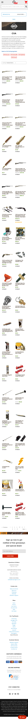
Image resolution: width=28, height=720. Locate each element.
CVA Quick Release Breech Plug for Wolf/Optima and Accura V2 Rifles (6, 308)
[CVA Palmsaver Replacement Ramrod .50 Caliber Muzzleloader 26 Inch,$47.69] (7, 392)
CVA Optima (22, 54)
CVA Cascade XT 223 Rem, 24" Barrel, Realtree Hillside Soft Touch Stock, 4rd (7, 78)
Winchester (14, 628)
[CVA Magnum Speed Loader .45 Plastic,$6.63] (20, 370)
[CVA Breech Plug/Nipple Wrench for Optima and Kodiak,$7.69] (7, 415)
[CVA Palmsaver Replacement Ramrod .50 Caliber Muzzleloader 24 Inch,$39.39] (7, 438)
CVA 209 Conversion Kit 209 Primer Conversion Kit (7, 215)
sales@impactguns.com (14, 579)
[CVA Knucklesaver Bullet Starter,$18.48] (20, 392)
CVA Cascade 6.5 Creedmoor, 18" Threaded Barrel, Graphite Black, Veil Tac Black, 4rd (6, 102)
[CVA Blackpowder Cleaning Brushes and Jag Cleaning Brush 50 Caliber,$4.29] (7, 324)
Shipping (14, 592)
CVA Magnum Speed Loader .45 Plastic (20, 375)
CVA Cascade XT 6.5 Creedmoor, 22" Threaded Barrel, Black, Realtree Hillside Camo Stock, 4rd (7, 125)
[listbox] (11, 63)
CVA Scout (14, 57)
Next (24, 529)
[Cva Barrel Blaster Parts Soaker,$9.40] (20, 347)
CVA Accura (6, 54)
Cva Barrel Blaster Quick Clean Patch (6, 490)
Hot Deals (14, 611)
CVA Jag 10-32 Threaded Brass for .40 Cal (19, 147)
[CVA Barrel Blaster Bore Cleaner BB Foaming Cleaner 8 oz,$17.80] (7, 347)
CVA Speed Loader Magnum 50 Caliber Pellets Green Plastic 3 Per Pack (20, 514)
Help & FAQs (14, 644)
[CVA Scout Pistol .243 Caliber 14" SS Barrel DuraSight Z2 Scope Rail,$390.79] (7, 255)
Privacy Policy (14, 647)
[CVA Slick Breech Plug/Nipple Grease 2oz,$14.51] (20, 324)
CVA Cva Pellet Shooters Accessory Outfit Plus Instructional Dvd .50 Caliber (20, 240)
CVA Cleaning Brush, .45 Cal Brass (6, 146)
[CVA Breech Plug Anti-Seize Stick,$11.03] (7, 370)
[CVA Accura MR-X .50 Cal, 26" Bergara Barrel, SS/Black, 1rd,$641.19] (7, 186)
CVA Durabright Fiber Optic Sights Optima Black (20, 445)
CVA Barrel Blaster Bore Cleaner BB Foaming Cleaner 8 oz (7, 353)
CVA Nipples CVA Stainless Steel (19, 261)
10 (17, 529)
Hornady (14, 622)
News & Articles (14, 589)
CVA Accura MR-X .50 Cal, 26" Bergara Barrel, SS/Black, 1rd (7, 192)
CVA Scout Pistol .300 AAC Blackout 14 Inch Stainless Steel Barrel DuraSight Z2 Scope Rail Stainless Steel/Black (20, 217)
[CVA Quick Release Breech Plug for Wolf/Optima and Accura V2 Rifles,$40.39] (7, 301)
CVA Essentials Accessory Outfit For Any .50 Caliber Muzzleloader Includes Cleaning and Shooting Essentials (7, 240)
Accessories (14, 607)
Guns (14, 603)
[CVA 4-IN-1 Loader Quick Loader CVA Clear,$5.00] (20, 461)
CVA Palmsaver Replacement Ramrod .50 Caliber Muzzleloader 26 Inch (7, 399)
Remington (14, 633)
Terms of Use (14, 645)
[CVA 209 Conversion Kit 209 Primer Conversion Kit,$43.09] (7, 209)
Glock (14, 626)
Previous (5, 527)
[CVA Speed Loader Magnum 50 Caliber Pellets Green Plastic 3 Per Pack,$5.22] (20, 507)
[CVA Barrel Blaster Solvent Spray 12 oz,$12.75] (20, 484)
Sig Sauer (14, 623)
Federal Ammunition (14, 631)
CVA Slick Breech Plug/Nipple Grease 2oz (19, 330)
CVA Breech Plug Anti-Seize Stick (7, 375)
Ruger (14, 625)
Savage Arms (14, 620)
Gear (14, 609)
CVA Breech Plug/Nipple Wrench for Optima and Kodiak (6, 422)
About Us (14, 590)
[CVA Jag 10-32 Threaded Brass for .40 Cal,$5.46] (20, 140)
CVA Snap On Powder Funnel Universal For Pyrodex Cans (7, 284)
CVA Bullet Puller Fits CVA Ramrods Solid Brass (20, 284)
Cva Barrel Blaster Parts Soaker (19, 352)
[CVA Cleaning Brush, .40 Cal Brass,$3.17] (7, 163)
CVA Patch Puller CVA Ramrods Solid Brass (20, 307)
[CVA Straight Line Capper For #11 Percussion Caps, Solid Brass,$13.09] (20, 415)
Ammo (14, 604)
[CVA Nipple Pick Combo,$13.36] (7, 461)
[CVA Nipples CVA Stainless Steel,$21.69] (20, 255)
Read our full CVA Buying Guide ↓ (10, 51)
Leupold (14, 630)
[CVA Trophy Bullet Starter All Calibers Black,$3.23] (7, 507)
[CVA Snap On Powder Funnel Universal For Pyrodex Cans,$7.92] (7, 278)
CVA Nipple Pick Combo (5, 467)
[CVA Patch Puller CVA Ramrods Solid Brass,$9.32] (20, 301)
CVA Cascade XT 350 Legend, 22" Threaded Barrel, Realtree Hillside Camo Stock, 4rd (20, 79)
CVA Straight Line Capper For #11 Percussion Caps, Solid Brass (19, 422)
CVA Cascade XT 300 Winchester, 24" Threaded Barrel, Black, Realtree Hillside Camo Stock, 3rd (20, 125)
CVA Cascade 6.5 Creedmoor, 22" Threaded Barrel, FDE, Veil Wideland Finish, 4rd (20, 102)
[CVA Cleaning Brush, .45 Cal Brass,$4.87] (7, 140)
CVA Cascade (14, 54)
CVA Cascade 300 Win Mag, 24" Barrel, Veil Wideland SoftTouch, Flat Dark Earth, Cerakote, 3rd (20, 194)
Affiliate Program (14, 595)
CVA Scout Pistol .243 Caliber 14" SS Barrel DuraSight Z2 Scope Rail (7, 262)
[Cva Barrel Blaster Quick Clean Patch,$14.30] (7, 484)
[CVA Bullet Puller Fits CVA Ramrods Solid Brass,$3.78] (20, 278)
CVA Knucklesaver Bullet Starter (19, 398)
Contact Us (14, 649)
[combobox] (13, 6)
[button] (14, 14)
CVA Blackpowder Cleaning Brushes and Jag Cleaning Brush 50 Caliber (7, 331)
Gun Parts (14, 606)
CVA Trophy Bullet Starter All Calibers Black (6, 513)
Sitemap (14, 593)
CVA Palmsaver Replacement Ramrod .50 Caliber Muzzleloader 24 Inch (7, 445)
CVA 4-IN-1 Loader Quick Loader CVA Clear (19, 468)
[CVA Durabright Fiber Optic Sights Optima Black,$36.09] (20, 438)
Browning (14, 618)
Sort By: (4, 62)
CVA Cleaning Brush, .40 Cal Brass (6, 169)
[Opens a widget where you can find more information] (22, 717)
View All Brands (14, 635)
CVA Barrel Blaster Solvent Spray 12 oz (20, 490)
